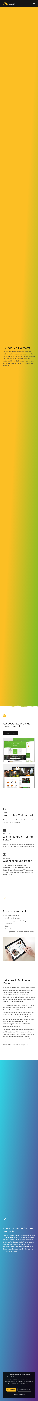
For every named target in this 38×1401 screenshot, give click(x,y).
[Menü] (34, 3)
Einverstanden (11, 1389)
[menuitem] (34, 3)
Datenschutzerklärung (19, 1394)
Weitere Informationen (25, 1389)
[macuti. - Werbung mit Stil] (16, 3)
